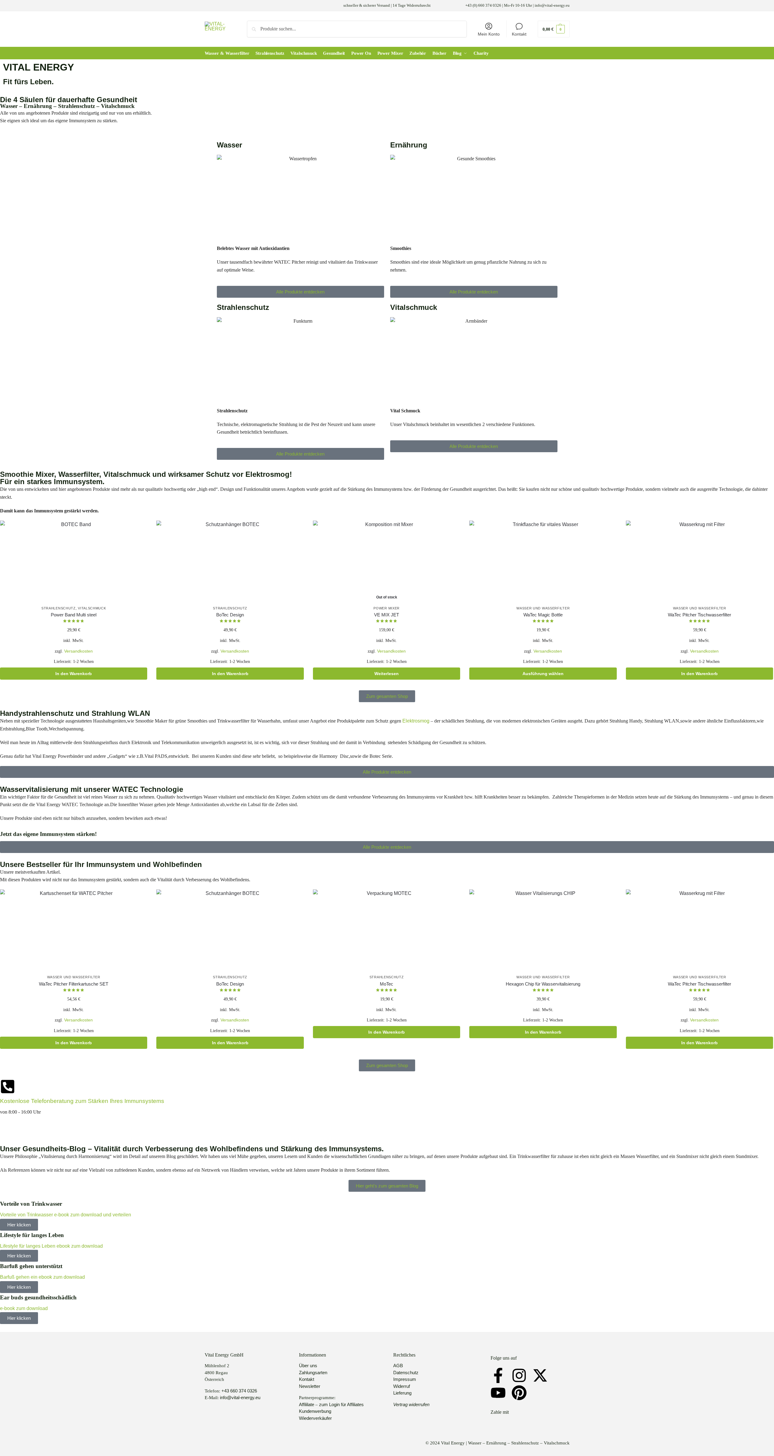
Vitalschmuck (92, 608)
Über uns (308, 1365)
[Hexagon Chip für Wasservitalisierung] (542, 930)
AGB (398, 1365)
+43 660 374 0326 (239, 1390)
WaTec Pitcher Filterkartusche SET (73, 983)
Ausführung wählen (543, 673)
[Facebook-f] (498, 1375)
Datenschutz (405, 1372)
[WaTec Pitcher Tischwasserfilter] (699, 562)
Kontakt (519, 34)
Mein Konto (489, 34)
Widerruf (401, 1386)
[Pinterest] (519, 1392)
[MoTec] (386, 930)
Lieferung (402, 1392)
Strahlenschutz (58, 608)
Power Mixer (386, 608)
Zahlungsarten (313, 1372)
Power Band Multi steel (73, 614)
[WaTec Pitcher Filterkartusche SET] (73, 930)
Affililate (306, 1404)
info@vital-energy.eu (240, 1397)
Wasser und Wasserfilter (543, 608)
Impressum (404, 1379)
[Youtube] (498, 1392)
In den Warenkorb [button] (73, 673)
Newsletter (309, 1386)
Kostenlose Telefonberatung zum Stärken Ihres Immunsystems (82, 1101)
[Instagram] (519, 1375)
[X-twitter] (540, 1375)
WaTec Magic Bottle (543, 614)
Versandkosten (78, 651)
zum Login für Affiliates (341, 1404)
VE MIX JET (386, 614)
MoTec (386, 983)
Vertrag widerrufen (411, 1404)
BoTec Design (230, 614)
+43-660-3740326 (19, 1127)
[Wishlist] (138, 529)
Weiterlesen (386, 673)
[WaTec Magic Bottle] (542, 562)
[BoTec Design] (230, 562)
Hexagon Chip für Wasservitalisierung (543, 983)
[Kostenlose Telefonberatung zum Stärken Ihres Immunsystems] (7, 1086)
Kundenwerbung (315, 1411)
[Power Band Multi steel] (73, 562)
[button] (553, 29)
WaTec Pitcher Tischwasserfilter (699, 614)
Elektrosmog (416, 720)
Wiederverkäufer (315, 1418)
